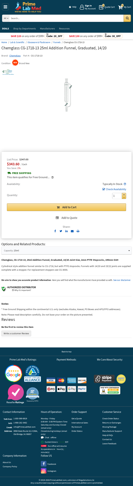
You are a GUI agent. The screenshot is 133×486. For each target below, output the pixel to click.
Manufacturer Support (112, 431)
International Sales (80, 422)
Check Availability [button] (116, 189)
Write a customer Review (16, 333)
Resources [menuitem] (64, 28)
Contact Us (107, 439)
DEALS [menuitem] (5, 28)
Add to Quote (69, 218)
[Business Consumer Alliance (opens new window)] (32, 374)
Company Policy (10, 466)
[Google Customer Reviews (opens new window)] (13, 374)
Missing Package (109, 427)
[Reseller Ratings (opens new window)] (15, 394)
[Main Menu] (5, 6)
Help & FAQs (107, 435)
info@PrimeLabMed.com (25, 427)
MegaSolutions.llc (86, 480)
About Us (7, 462)
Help (74, 6)
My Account (77, 427)
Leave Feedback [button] (109, 443)
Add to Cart (69, 207)
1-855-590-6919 (20, 418)
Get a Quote (77, 418)
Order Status (77, 431)
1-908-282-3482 (20, 422)
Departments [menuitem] (24, 28)
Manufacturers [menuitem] (47, 28)
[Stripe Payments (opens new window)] (104, 379)
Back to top (67, 351)
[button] (124, 184)
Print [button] (78, 231)
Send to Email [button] (72, 231)
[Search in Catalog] (127, 18)
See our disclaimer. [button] (122, 280)
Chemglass (15, 55)
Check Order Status (110, 418)
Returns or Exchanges (111, 422)
